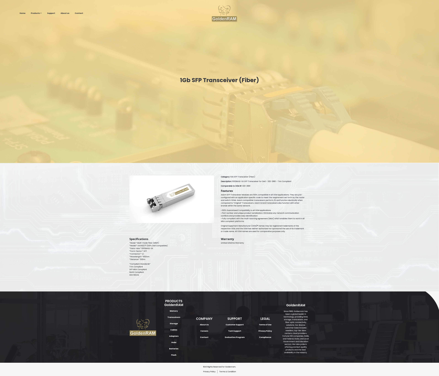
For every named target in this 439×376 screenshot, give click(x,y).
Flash (173, 355)
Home (22, 13)
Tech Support (234, 331)
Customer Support (235, 324)
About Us (204, 324)
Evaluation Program (235, 337)
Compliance (265, 337)
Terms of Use (265, 324)
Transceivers (173, 317)
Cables (173, 330)
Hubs (173, 342)
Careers (204, 331)
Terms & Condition (227, 371)
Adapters (173, 336)
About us (65, 13)
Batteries (173, 348)
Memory (174, 311)
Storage (174, 323)
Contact (79, 13)
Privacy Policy (265, 331)
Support (51, 13)
